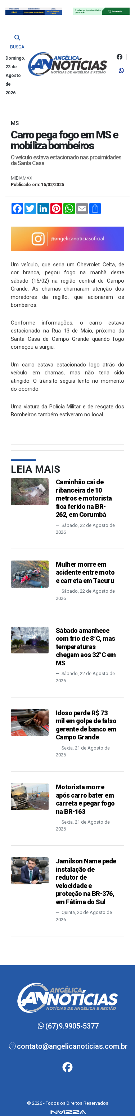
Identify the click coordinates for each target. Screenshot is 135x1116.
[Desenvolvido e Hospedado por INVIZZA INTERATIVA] (68, 1112)
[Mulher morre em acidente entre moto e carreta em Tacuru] (30, 573)
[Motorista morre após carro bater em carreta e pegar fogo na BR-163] (30, 796)
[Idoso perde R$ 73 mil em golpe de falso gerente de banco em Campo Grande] (30, 721)
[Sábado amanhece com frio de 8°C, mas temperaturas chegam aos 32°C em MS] (30, 639)
